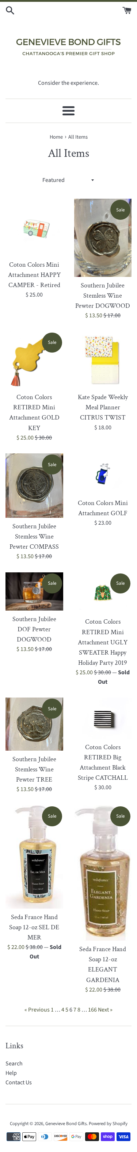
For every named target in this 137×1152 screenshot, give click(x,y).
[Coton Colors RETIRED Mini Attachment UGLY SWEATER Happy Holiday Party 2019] (103, 592)
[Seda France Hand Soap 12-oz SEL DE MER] (34, 857)
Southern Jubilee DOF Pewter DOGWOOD (34, 629)
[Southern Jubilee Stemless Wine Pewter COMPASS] (34, 485)
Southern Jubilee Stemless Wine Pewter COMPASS (34, 536)
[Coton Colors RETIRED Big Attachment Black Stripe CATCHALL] (103, 718)
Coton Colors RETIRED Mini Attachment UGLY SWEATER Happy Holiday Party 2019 (103, 642)
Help (11, 1073)
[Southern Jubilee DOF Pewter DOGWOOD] (34, 591)
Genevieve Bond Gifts (66, 1123)
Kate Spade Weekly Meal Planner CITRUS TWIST (103, 407)
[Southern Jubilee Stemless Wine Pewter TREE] (34, 724)
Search (14, 1064)
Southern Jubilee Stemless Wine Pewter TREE (34, 769)
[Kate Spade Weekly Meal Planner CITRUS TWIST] (103, 360)
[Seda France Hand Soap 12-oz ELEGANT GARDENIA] (103, 873)
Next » (105, 1010)
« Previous (37, 1010)
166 (92, 1010)
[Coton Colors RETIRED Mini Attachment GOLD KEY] (34, 360)
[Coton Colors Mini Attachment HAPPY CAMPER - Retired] (34, 227)
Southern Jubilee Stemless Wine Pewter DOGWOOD (102, 295)
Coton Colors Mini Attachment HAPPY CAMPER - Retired (34, 275)
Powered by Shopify (108, 1123)
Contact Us (18, 1082)
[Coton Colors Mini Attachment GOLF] (103, 473)
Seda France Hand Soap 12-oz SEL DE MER (34, 927)
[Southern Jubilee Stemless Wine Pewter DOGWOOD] (103, 238)
